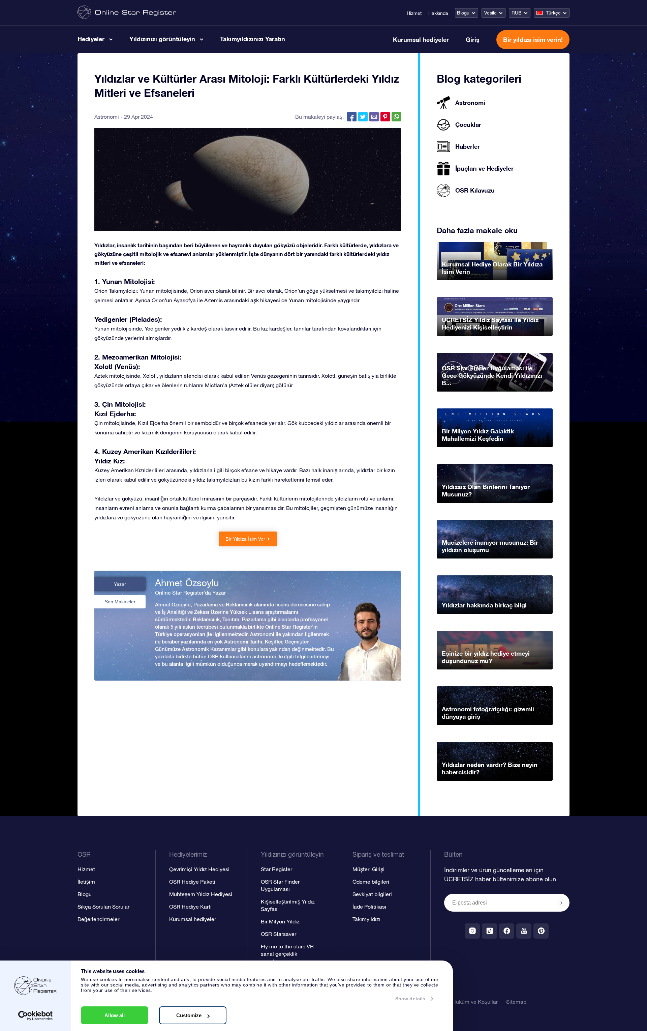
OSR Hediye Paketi (192, 882)
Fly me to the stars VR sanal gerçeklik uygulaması (287, 953)
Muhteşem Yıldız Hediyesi (200, 894)
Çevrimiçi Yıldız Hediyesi (199, 869)
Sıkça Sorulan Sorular (103, 907)
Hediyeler (91, 38)
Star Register (276, 869)
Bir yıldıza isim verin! (533, 39)
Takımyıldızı (366, 919)
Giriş (473, 39)
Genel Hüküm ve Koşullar (467, 1002)
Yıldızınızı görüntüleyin (162, 38)
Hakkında (438, 13)
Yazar (120, 584)
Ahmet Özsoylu (187, 582)
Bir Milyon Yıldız (280, 921)
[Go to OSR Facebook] (506, 931)
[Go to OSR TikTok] (489, 931)
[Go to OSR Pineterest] (541, 931)
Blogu (463, 13)
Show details (410, 998)
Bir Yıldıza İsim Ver (245, 539)
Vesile (490, 13)
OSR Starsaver (278, 934)
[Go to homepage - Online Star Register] (127, 12)
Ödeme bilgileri (370, 882)
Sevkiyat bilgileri (372, 894)
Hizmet (414, 13)
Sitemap (516, 1002)
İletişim (86, 882)
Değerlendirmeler (98, 919)
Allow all (114, 1015)
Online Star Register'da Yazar (190, 593)
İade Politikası (369, 907)
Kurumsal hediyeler (421, 39)
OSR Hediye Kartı (190, 907)
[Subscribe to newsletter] (561, 903)
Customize (189, 1015)
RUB (517, 13)
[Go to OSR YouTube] (523, 931)
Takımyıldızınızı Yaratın (252, 38)
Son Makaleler (120, 601)
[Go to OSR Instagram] (472, 931)
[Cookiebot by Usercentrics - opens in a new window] (35, 1016)
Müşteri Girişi (368, 869)
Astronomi (106, 117)
